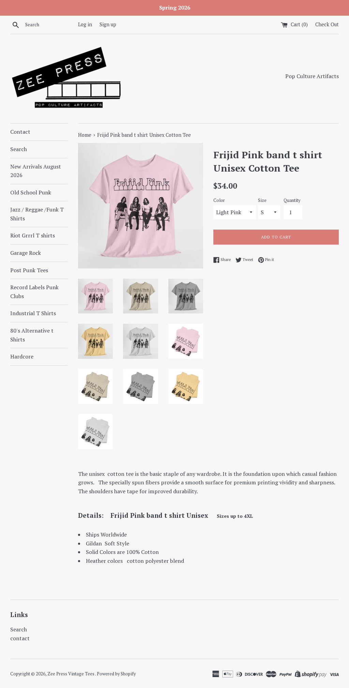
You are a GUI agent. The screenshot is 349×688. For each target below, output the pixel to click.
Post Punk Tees (29, 270)
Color (219, 200)
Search (18, 149)
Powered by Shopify (116, 674)
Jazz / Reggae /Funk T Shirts (37, 214)
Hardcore (21, 356)
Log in (85, 24)
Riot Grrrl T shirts (32, 235)
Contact (20, 131)
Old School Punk (30, 192)
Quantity (292, 200)
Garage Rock (25, 253)
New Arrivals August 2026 (35, 171)
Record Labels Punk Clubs (34, 291)
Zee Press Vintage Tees (71, 674)
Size (262, 200)
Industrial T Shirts (33, 313)
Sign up (108, 24)
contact (20, 638)
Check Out (327, 24)
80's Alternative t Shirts (32, 335)
